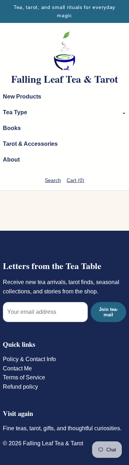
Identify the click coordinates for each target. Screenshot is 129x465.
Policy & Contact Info (29, 359)
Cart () (75, 180)
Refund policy (20, 387)
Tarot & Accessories (30, 144)
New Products (22, 97)
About (11, 160)
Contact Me (17, 368)
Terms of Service (24, 377)
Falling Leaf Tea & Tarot (64, 79)
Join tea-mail (108, 312)
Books (12, 128)
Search (53, 180)
